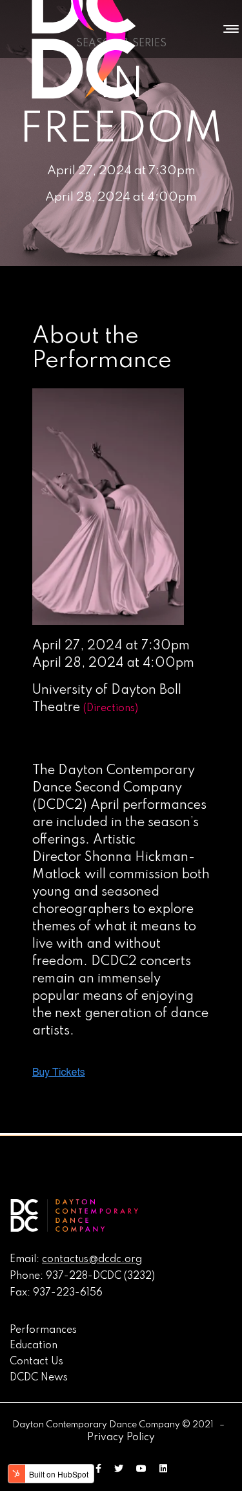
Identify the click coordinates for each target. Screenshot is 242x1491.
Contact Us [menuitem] (36, 1362)
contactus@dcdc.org (92, 1259)
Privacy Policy (121, 1437)
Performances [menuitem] (43, 1330)
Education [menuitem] (33, 1346)
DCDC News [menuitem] (39, 1378)
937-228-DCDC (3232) (100, 1276)
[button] (228, 29)
